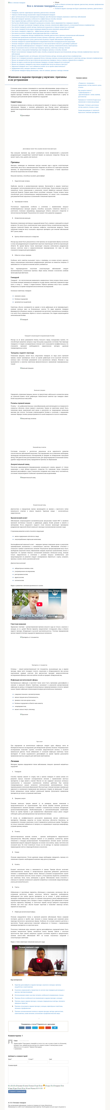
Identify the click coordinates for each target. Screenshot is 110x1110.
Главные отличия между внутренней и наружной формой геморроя (33, 15)
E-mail (31, 1059)
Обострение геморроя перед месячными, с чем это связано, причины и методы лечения (40, 70)
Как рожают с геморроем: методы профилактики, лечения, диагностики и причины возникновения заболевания (48, 35)
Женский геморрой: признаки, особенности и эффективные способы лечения (37, 19)
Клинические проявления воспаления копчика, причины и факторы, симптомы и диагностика (42, 37)
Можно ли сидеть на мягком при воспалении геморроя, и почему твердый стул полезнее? (41, 62)
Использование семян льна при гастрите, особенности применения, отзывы (39, 995)
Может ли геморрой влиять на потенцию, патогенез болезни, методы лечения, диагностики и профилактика (46, 56)
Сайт (50, 1059)
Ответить (18, 1051)
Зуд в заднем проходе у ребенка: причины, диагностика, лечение (32, 21)
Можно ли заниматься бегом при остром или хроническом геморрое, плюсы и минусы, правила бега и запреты (48, 60)
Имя (10, 1059)
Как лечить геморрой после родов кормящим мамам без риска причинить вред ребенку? (41, 29)
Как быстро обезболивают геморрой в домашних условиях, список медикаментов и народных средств (45, 23)
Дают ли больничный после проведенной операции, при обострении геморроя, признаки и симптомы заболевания (49, 17)
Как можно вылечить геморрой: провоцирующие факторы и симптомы (35, 33)
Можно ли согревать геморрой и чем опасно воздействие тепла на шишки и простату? (40, 64)
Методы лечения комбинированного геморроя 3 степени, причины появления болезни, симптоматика (44, 46)
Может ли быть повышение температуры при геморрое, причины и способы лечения (39, 50)
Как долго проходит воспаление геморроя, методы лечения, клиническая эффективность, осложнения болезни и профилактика (53, 25)
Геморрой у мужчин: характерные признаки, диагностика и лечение (33, 13)
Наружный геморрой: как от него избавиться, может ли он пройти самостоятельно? (38, 66)
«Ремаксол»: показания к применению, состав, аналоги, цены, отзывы (90, 85)
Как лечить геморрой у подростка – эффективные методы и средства (34, 31)
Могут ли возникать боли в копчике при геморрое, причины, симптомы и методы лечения (41, 48)
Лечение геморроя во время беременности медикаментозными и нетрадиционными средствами (43, 41)
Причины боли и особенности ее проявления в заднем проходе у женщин (38, 998)
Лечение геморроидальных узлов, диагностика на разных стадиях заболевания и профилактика (43, 39)
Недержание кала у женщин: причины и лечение (27, 68)
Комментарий (12, 1065)
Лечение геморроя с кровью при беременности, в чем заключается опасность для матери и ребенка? (44, 43)
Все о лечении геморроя (41, 6)
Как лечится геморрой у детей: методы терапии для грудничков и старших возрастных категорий (43, 27)
